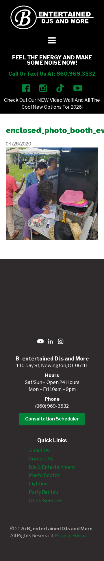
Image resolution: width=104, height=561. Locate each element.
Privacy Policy (70, 535)
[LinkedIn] (50, 342)
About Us (39, 450)
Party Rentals (44, 492)
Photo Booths (44, 475)
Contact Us (41, 459)
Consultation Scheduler (52, 419)
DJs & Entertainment (52, 467)
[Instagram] (60, 342)
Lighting (38, 484)
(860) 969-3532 (52, 406)
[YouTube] (40, 342)
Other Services (45, 500)
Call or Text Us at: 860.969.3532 (52, 74)
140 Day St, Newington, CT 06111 (52, 365)
